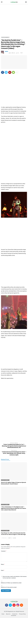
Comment (3, 551)
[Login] (26, 2)
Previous (4, 537)
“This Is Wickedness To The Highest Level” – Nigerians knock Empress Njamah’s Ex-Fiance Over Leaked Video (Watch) (13, 508)
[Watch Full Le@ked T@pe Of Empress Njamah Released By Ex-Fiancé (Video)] (14, 471)
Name (3, 564)
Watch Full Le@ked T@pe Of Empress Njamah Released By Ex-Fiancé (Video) (13, 483)
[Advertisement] (14, 20)
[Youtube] (14, 605)
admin (6, 51)
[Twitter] (10, 605)
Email (2, 570)
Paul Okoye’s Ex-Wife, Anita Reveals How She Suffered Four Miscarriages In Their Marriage (13, 533)
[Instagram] (17, 605)
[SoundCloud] (21, 605)
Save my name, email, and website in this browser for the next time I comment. (15, 577)
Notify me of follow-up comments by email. (11, 582)
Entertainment (5, 37)
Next (9, 537)
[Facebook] (6, 605)
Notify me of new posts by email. (9, 587)
